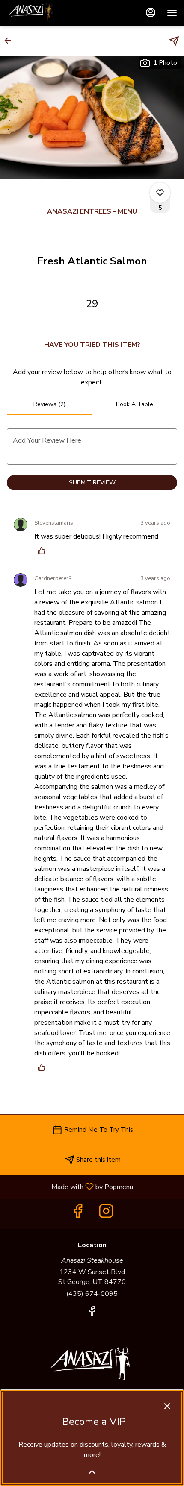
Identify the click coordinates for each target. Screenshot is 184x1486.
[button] (10, 40)
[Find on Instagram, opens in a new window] (106, 1214)
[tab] (49, 404)
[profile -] (150, 12)
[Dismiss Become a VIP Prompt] (167, 1406)
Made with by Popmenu (69, 1186)
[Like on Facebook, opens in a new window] (78, 1214)
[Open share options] (174, 41)
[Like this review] (43, 550)
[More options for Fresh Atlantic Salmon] (160, 192)
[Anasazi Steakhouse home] (45, 12)
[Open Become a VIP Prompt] (92, 1472)
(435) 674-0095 (92, 1293)
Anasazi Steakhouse (92, 1364)
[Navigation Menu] (172, 13)
